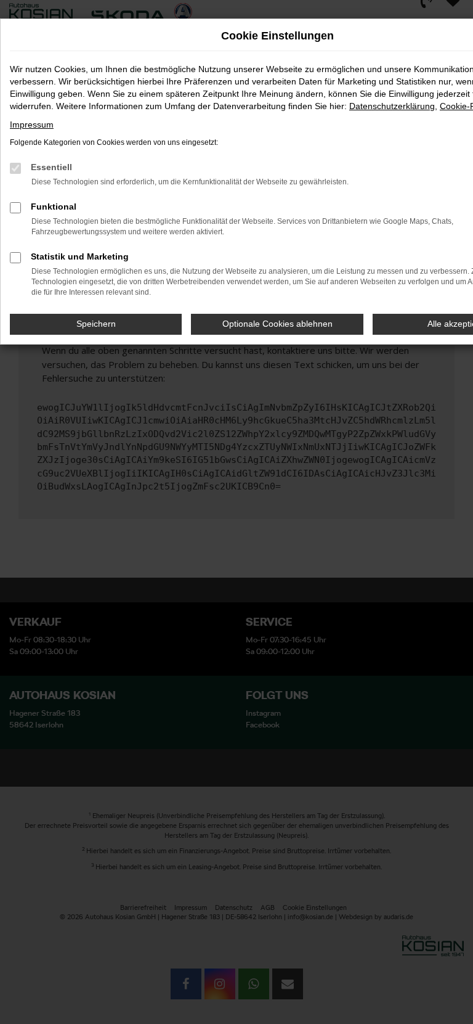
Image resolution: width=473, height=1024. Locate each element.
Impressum (32, 124)
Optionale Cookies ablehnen (277, 324)
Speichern (96, 324)
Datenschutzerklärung (392, 106)
